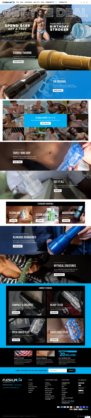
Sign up (71, 370)
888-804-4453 (11, 382)
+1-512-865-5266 (17, 384)
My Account (48, 390)
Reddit (63, 394)
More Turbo (17, 162)
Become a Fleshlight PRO (67, 398)
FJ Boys (30, 385)
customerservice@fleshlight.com (11, 387)
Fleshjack (7, 416)
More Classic (58, 90)
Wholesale (48, 394)
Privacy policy (27, 416)
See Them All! (45, 123)
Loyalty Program (49, 396)
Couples (30, 390)
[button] (86, 21)
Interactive (31, 388)
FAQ (46, 386)
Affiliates (47, 383)
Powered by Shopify (13, 416)
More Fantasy (59, 274)
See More (13, 220)
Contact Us (48, 385)
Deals (30, 392)
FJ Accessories (32, 386)
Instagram (64, 392)
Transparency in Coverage (49, 398)
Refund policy (21, 416)
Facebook (64, 388)
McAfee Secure (49, 388)
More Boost (17, 246)
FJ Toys (30, 383)
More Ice (57, 190)
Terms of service (34, 416)
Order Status (48, 392)
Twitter (64, 396)
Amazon (64, 385)
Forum (63, 390)
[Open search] (81, 2)
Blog (63, 386)
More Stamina (18, 61)
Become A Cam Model (68, 401)
